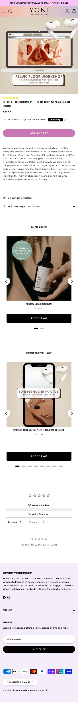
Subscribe (39, 649)
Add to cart (39, 133)
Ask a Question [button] (40, 514)
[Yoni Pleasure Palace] (39, 11)
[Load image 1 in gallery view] (39, 55)
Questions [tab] (34, 522)
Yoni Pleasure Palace (19, 690)
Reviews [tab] (12, 522)
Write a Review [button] (40, 505)
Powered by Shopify (39, 690)
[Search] (12, 11)
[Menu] (4, 11)
